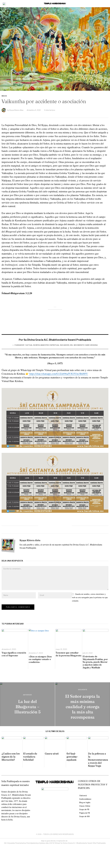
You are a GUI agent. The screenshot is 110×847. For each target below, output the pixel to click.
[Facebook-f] (2, 825)
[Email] (66, 525)
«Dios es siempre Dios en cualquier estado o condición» (40, 659)
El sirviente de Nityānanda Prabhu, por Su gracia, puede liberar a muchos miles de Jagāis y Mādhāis (95, 662)
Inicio (4, 96)
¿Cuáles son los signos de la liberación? (11, 756)
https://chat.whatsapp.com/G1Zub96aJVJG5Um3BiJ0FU (58, 373)
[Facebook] (43, 525)
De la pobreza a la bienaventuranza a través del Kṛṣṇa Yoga (98, 759)
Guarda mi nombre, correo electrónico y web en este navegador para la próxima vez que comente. (90, 597)
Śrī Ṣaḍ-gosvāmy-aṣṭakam (72, 756)
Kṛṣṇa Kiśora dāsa (16, 110)
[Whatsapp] (55, 525)
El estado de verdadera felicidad (30, 756)
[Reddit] (60, 525)
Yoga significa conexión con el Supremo (14, 654)
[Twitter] (49, 525)
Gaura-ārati (52, 753)
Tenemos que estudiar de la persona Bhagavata (68, 654)
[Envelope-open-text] (12, 825)
